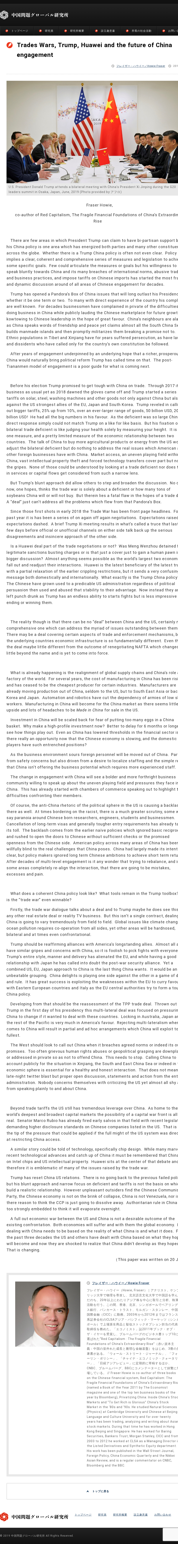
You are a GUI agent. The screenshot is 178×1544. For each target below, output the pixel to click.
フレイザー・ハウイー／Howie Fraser (140, 66)
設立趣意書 (108, 30)
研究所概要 (77, 30)
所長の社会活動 (142, 30)
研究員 (49, 30)
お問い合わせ (162, 1514)
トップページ (19, 30)
